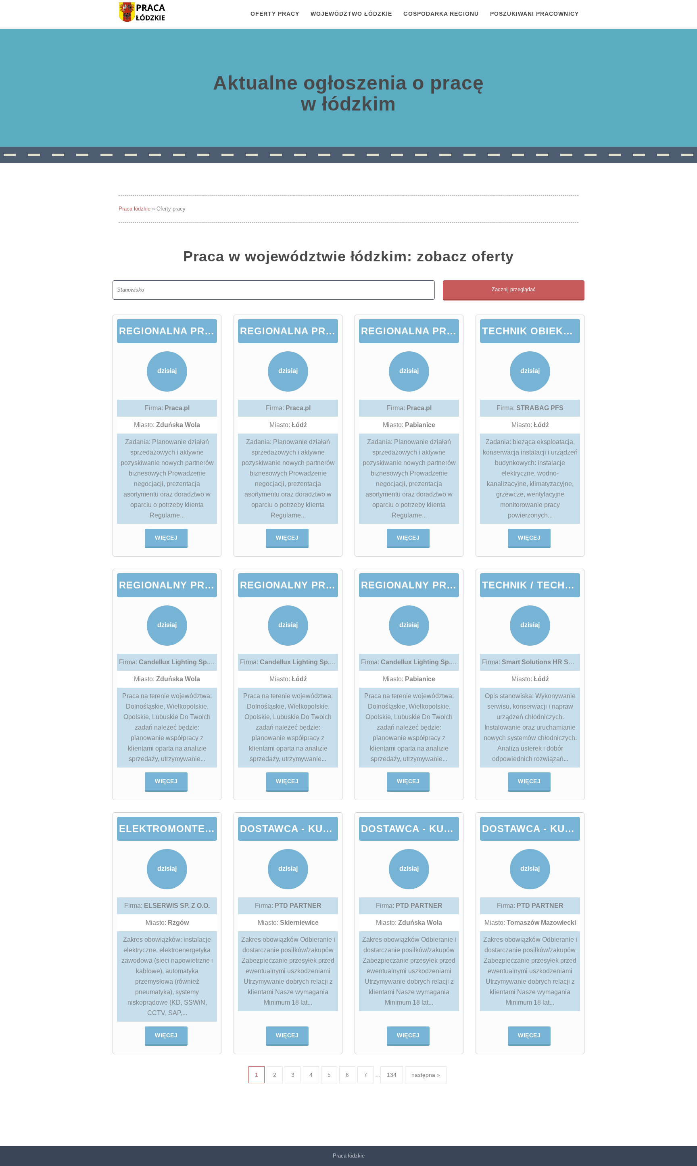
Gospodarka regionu (441, 13)
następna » (425, 1075)
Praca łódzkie (134, 209)
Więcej (166, 537)
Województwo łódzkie (351, 13)
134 (391, 1075)
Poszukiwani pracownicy (534, 13)
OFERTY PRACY (274, 13)
